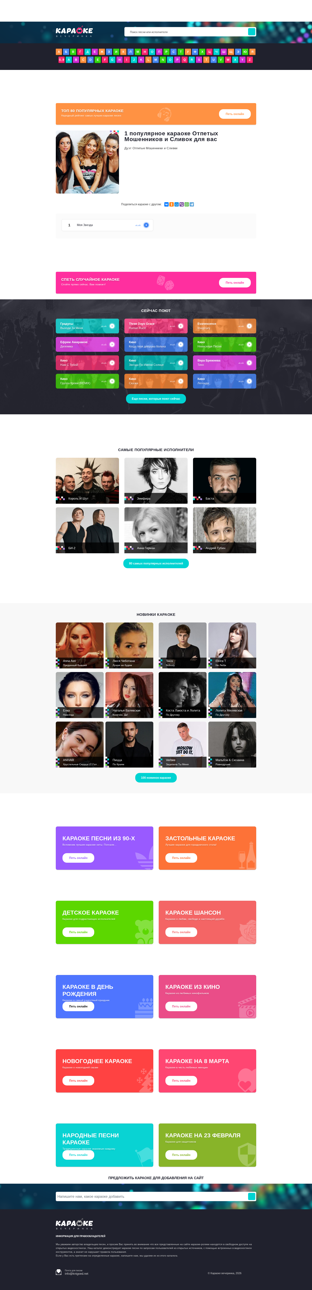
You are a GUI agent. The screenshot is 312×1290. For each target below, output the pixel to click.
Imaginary (204, 328)
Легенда (203, 383)
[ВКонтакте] (166, 204)
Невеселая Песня (210, 346)
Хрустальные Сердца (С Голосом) (83, 764)
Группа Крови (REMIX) (75, 383)
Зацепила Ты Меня (177, 764)
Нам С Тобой (69, 364)
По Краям (118, 764)
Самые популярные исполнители (156, 450)
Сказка (133, 383)
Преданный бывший (75, 665)
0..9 (61, 59)
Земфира (143, 498)
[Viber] (181, 204)
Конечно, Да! (120, 714)
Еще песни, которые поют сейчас (156, 398)
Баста (210, 498)
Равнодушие (223, 764)
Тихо (201, 364)
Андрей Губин (215, 548)
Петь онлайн (235, 114)
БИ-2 (71, 548)
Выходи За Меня (71, 328)
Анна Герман (146, 548)
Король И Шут (78, 498)
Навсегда (68, 714)
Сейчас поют (156, 311)
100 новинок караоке (156, 777)
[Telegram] (192, 204)
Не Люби (221, 665)
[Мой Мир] (176, 204)
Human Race (137, 328)
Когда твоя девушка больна (147, 346)
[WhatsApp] (187, 204)
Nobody (170, 665)
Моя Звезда (142, 225)
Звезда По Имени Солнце (146, 364)
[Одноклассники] (171, 204)
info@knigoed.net (76, 1273)
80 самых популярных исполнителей (156, 563)
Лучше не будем (122, 665)
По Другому (173, 714)
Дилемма (66, 346)
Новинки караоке (156, 614)
